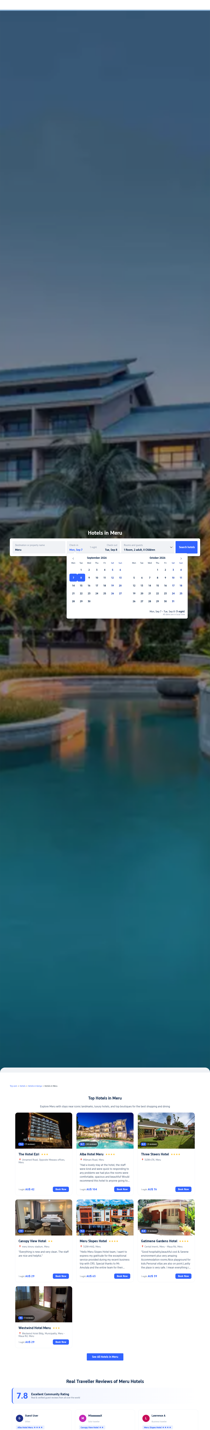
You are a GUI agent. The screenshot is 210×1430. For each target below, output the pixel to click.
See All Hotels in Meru (105, 1356)
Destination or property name (30, 545)
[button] (183, 5)
